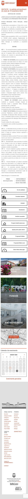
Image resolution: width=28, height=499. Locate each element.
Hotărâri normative (20, 216)
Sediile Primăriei (17, 425)
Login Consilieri (7, 454)
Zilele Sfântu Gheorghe (19, 249)
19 (10, 368)
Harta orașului (13, 337)
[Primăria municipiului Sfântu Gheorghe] (3, 5)
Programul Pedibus (20, 236)
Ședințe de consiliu (8, 449)
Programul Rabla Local (19, 243)
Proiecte (15, 426)
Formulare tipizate (20, 196)
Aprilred (18, 481)
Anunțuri (23, 203)
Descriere (6, 414)
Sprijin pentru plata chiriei (18, 229)
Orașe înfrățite (7, 428)
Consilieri (6, 434)
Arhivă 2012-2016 (7, 458)
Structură (16, 415)
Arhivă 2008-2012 (7, 456)
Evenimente (22, 209)
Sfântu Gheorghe (10, 3)
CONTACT (6, 465)
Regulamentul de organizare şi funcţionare (7, 445)
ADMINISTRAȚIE (18, 431)
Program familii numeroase (18, 223)
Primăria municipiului (10, 2)
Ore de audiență (21, 190)
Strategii (15, 428)
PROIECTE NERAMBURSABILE (8, 462)
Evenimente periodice (13, 379)
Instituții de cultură (8, 415)
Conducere (16, 414)
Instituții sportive (7, 421)
